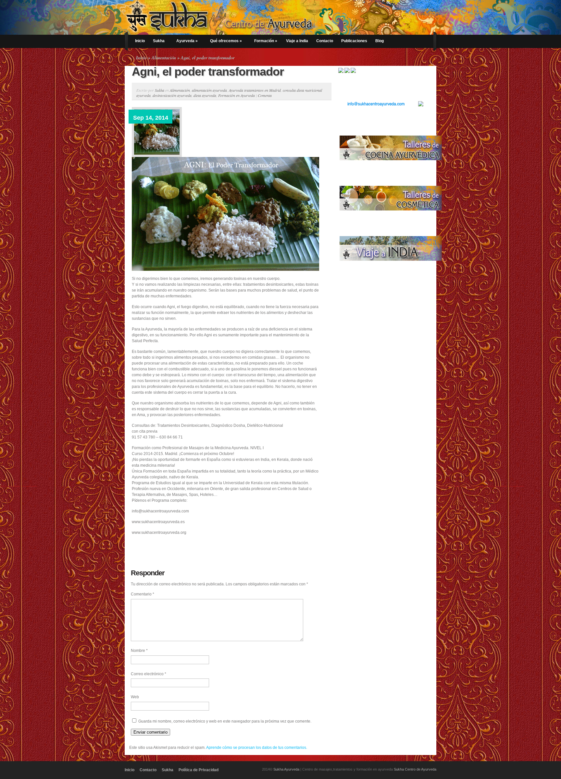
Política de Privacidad (198, 770)
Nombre (139, 650)
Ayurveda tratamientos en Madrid (255, 90)
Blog (379, 41)
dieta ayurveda (204, 95)
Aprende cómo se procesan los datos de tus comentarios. (256, 747)
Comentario (142, 594)
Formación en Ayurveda (236, 95)
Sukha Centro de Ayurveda (415, 769)
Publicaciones (354, 41)
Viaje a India (297, 41)
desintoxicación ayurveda (172, 95)
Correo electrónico (148, 674)
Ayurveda (187, 41)
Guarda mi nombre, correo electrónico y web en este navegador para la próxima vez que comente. (224, 721)
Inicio (140, 41)
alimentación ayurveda (209, 90)
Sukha (159, 41)
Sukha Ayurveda (286, 769)
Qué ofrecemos (226, 41)
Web (135, 697)
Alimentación (163, 57)
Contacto (324, 41)
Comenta (265, 95)
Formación (265, 41)
